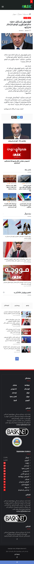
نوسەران (14, 392)
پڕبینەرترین (17, 305)
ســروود (26, 487)
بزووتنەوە (27, 385)
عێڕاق (28, 392)
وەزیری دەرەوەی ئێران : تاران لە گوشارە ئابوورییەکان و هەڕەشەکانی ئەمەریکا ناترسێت (11, 348)
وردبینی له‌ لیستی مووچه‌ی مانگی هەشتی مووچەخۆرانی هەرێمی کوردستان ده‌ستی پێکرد (17, 283)
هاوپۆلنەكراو (25, 485)
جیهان (15, 14)
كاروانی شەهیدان (24, 482)
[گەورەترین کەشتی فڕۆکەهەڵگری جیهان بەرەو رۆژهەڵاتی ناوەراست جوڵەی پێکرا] (24, 178)
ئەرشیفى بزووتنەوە (23, 477)
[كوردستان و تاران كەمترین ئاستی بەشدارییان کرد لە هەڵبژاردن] (24, 197)
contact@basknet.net (23, 424)
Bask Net (27, 31)
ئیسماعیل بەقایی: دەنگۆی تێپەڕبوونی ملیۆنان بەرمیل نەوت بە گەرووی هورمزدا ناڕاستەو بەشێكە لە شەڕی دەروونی (12, 339)
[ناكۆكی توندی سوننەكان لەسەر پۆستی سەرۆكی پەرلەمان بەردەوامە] (9, 178)
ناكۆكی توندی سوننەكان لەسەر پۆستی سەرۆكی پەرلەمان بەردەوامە (11, 187)
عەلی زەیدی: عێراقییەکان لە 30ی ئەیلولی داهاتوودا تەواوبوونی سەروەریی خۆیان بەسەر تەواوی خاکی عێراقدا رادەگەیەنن (17, 260)
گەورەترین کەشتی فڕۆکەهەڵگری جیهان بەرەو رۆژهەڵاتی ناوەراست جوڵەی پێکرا (25, 188)
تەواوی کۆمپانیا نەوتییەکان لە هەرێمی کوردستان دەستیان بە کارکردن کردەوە (18, 237)
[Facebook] (17, 358)
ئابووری (27, 400)
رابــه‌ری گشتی (25, 474)
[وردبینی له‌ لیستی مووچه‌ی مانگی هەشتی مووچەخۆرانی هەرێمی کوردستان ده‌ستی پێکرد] (17, 273)
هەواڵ (20, 14)
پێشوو (27, 305)
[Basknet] (26, 6)
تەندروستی (14, 389)
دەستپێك (26, 14)
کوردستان (27, 389)
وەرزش (15, 385)
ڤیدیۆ (15, 400)
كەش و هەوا (25, 468)
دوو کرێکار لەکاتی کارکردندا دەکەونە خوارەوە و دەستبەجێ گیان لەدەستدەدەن (9, 205)
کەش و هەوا (13, 396)
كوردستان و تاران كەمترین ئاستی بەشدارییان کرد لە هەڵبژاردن (25, 205)
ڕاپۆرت (27, 463)
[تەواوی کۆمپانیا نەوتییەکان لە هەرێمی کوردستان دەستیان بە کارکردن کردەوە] (17, 227)
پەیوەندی (17, 554)
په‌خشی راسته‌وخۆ (23, 490)
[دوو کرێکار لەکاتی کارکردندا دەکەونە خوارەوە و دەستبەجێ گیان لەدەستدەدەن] (9, 197)
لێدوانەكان (6, 305)
